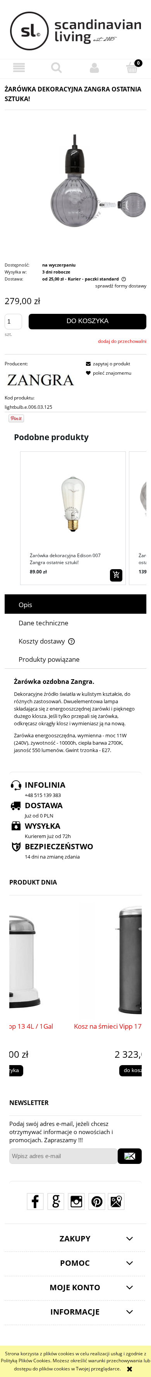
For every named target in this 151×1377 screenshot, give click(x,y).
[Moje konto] (94, 67)
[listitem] (73, 518)
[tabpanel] (75, 716)
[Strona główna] (75, 31)
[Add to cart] (116, 575)
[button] (19, 67)
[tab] (75, 605)
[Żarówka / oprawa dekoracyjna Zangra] (75, 181)
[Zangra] (42, 380)
